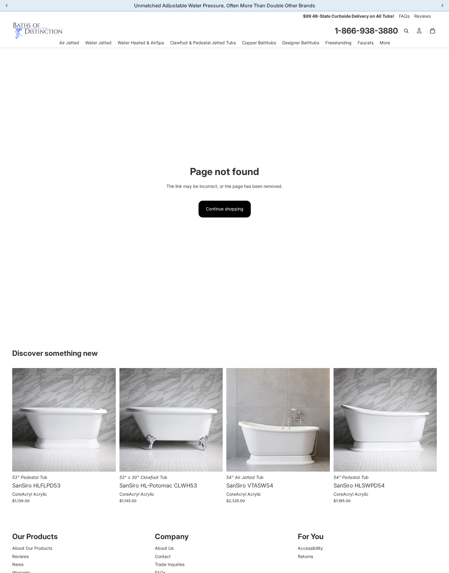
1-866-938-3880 (366, 30)
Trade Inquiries (169, 564)
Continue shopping (224, 208)
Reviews (422, 16)
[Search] (406, 31)
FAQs (404, 16)
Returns (305, 556)
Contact (163, 556)
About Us (164, 548)
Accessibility (310, 548)
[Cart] (432, 31)
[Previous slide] (21, 419)
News (18, 564)
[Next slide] (106, 419)
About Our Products (32, 548)
